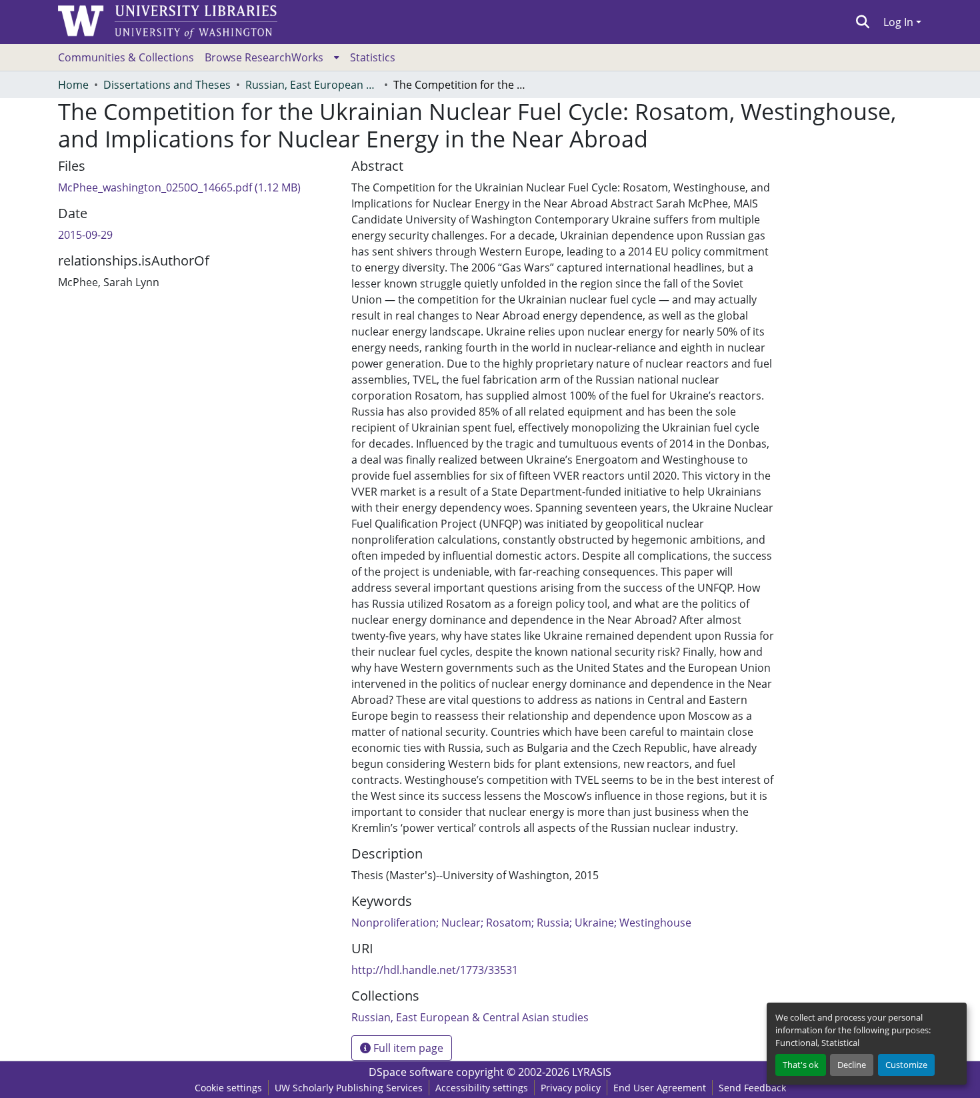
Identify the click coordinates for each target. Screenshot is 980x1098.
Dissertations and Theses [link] (167, 84)
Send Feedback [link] (752, 1087)
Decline (851, 1065)
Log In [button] (899, 22)
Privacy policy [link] (571, 1087)
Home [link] (73, 84)
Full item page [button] (407, 1048)
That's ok (801, 1065)
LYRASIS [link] (591, 1072)
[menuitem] (272, 57)
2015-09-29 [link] (85, 234)
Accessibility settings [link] (481, 1087)
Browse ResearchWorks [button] (264, 57)
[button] (863, 22)
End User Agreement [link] (659, 1087)
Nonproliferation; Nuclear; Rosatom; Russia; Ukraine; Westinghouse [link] (521, 922)
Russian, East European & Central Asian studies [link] (312, 84)
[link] (196, 187)
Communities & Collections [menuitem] (126, 57)
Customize (906, 1065)
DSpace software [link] (411, 1072)
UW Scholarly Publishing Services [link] (349, 1087)
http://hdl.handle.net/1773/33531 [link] (434, 970)
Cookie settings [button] (228, 1087)
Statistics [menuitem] (372, 57)
